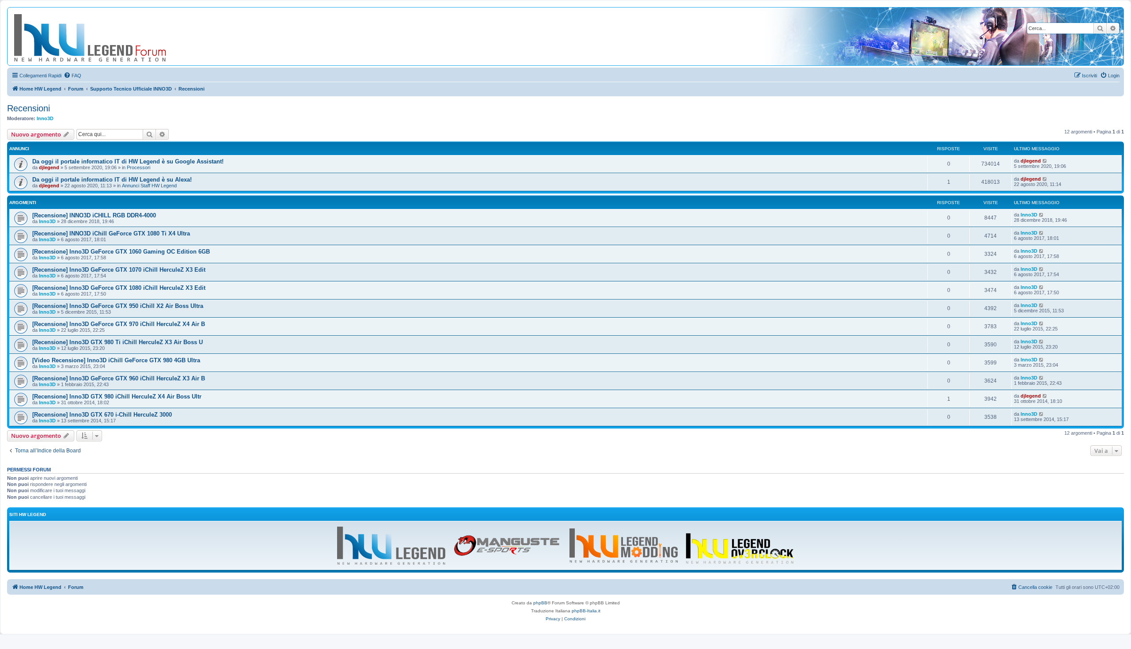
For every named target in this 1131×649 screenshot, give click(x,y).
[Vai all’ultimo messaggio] (1045, 160)
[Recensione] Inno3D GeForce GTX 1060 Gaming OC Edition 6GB (121, 251)
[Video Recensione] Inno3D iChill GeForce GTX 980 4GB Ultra (116, 360)
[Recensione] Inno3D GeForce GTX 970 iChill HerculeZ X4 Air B (118, 324)
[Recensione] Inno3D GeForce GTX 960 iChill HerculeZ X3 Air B (118, 378)
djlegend (49, 167)
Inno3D (45, 118)
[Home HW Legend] (104, 36)
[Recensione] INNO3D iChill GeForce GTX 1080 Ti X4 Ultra (111, 233)
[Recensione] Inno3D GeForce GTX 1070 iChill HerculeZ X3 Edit (118, 269)
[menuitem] (72, 75)
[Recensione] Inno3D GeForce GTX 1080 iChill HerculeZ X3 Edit (118, 288)
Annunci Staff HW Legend (149, 185)
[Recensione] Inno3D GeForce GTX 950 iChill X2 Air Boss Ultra (117, 306)
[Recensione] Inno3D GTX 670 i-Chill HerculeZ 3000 (102, 414)
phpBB (540, 602)
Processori (138, 167)
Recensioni (28, 108)
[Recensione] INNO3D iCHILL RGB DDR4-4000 (94, 215)
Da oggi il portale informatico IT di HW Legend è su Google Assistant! (128, 161)
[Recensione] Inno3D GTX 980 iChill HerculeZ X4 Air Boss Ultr (116, 396)
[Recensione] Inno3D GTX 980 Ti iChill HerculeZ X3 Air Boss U (117, 342)
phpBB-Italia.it (586, 610)
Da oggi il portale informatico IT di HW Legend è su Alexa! (112, 179)
